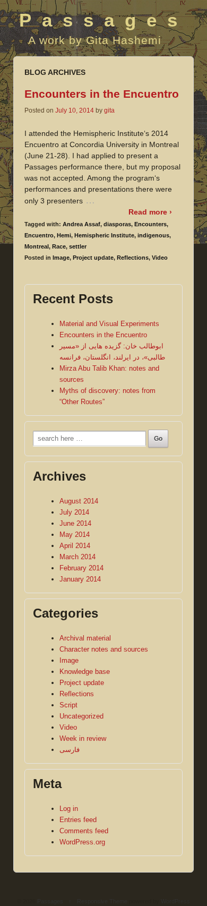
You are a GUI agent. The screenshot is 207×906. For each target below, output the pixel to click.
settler (78, 246)
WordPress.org (82, 842)
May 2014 (74, 535)
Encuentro (39, 235)
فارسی (69, 750)
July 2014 (74, 512)
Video (160, 257)
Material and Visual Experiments (109, 324)
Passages (103, 20)
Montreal (36, 246)
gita (109, 110)
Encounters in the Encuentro (101, 94)
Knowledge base (84, 672)
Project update (93, 257)
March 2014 (77, 557)
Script (68, 705)
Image (61, 257)
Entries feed (78, 820)
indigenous (153, 235)
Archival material (85, 638)
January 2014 (80, 579)
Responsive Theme (102, 901)
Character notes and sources (103, 649)
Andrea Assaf (81, 224)
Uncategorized (81, 716)
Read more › (150, 212)
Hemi (64, 235)
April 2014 (74, 546)
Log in (68, 809)
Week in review (82, 738)
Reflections (133, 257)
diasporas (117, 224)
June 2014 (75, 523)
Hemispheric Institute (104, 235)
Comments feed (83, 831)
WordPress (175, 901)
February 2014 (81, 568)
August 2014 (78, 501)
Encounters (150, 224)
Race (59, 246)
